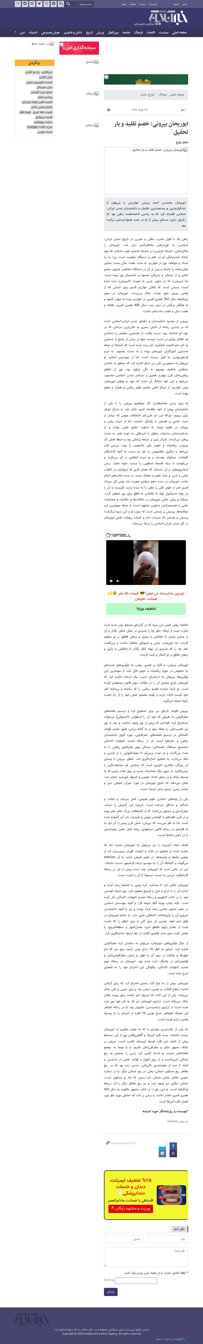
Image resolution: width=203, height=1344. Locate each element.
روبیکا (18, 4)
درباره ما (142, 4)
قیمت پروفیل (43, 117)
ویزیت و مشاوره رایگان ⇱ (130, 1208)
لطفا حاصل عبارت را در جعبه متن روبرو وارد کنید (156, 1273)
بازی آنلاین (45, 77)
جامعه (126, 32)
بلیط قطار (25, 112)
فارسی (184, 4)
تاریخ (89, 32)
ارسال (110, 1291)
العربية (176, 4)
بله (25, 4)
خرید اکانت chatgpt (39, 127)
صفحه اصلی (179, 32)
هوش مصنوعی (50, 32)
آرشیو (124, 4)
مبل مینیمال (44, 87)
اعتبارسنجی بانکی (41, 107)
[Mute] (118, 581)
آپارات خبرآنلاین (32, 4)
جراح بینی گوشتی (41, 92)
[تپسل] (106, 76)
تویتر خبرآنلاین (39, 4)
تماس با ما (153, 4)
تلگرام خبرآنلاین (54, 4)
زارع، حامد (146, 94)
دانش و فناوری (73, 32)
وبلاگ (162, 94)
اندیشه (33, 32)
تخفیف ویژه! (146, 609)
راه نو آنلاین (32, 72)
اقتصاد (151, 32)
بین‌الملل (113, 32)
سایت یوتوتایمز (43, 122)
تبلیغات (133, 4)
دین (22, 32)
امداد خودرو (44, 132)
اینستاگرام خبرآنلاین (47, 4)
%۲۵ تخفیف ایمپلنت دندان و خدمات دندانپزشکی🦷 (131, 1187)
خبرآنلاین (161, 18)
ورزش (100, 32)
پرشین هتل (44, 97)
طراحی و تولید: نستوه (167, 1339)
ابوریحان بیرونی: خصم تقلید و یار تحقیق (151, 128)
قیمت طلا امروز (42, 112)
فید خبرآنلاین (61, 4)
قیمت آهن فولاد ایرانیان (37, 102)
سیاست (163, 32)
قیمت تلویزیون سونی (39, 82)
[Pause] (111, 581)
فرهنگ (138, 32)
